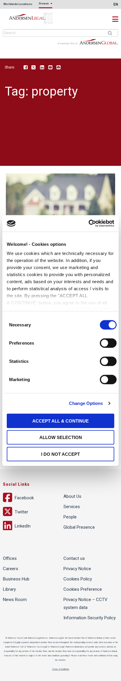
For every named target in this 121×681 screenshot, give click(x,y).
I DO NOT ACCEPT (60, 453)
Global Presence (79, 527)
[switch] (108, 343)
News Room (15, 599)
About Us (72, 496)
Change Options (86, 403)
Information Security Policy (89, 617)
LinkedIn (42, 67)
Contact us (74, 558)
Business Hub (16, 579)
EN (115, 4)
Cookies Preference (82, 589)
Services (71, 506)
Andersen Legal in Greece (32, 18)
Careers (10, 568)
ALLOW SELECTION (60, 437)
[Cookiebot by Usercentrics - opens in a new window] (88, 223)
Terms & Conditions (60, 669)
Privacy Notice (77, 568)
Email (50, 67)
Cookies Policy (77, 579)
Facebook (25, 67)
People (70, 517)
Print (58, 67)
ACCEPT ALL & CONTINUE (60, 420)
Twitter (33, 67)
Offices (10, 558)
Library (9, 589)
